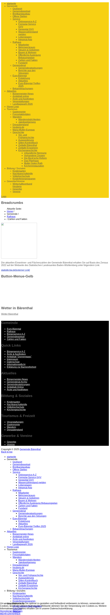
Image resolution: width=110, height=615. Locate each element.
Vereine (16, 191)
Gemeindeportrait (21, 11)
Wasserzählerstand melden (32, 482)
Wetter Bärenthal (9, 314)
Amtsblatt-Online (15, 387)
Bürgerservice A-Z (16, 334)
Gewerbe (17, 189)
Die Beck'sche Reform (35, 158)
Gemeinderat (19, 65)
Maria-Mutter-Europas (24, 130)
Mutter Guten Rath (33, 163)
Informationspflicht (16, 364)
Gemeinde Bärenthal (30, 449)
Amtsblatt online (21, 96)
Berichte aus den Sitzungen (27, 71)
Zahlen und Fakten (28, 60)
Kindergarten (19, 171)
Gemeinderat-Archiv (17, 382)
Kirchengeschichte (27, 150)
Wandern (17, 117)
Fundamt (22, 63)
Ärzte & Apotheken (16, 354)
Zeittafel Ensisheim (28, 148)
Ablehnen (17, 611)
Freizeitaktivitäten (22, 114)
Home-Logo (13, 106)
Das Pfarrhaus (31, 160)
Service (16, 19)
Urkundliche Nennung (35, 153)
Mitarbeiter (23, 45)
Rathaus (17, 42)
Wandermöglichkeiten (29, 119)
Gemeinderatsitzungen (18, 384)
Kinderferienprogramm (24, 179)
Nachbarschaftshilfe (23, 173)
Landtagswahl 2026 (23, 104)
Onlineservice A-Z (27, 21)
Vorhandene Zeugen (34, 155)
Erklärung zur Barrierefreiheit (21, 367)
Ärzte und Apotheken (23, 99)
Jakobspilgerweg (27, 122)
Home (10, 211)
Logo (3, 196)
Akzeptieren (6, 611)
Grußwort (17, 8)
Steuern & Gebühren (28, 50)
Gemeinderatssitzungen (30, 68)
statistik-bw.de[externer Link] (15, 270)
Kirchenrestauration (34, 166)
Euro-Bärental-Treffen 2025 (32, 526)
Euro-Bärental (20, 75)
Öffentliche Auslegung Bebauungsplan (29, 56)
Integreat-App (25, 39)
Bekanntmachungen (23, 88)
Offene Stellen (20, 16)
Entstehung (24, 78)
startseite (11, 3)
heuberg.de (18, 127)
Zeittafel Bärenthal (27, 145)
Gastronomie (19, 112)
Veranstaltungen (21, 101)
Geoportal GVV (26, 29)
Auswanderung (26, 140)
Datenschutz (13, 362)
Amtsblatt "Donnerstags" (19, 356)
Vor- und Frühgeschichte (26, 136)
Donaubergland (21, 124)
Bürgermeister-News (23, 93)
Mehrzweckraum (26, 47)
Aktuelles (23, 81)
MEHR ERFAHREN (10, 613)
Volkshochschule (21, 176)
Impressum (12, 359)
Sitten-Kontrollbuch (28, 142)
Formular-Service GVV (29, 477)
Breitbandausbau (21, 14)
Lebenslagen (25, 37)
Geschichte (18, 132)
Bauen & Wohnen (27, 52)
